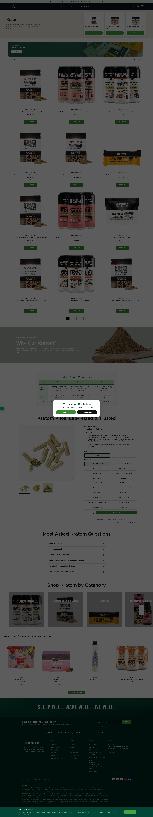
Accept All (130, 812)
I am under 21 (87, 412)
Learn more (25, 814)
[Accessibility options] (2, 408)
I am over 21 (66, 412)
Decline (119, 812)
